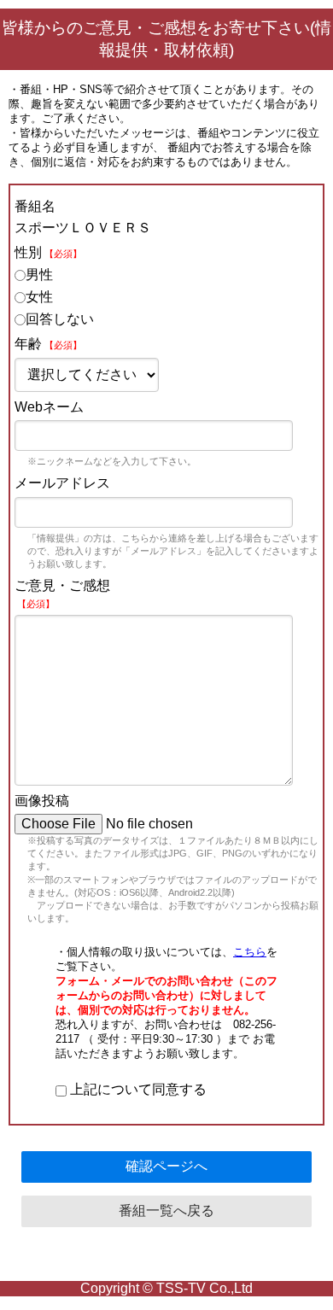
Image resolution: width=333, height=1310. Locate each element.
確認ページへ (166, 1166)
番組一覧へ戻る (166, 1210)
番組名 (35, 206)
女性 (39, 296)
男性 (39, 274)
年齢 (48, 343)
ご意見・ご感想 (62, 593)
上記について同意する (137, 1089)
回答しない (60, 319)
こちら (249, 951)
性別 (48, 252)
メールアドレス (62, 483)
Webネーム (49, 407)
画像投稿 (42, 800)
